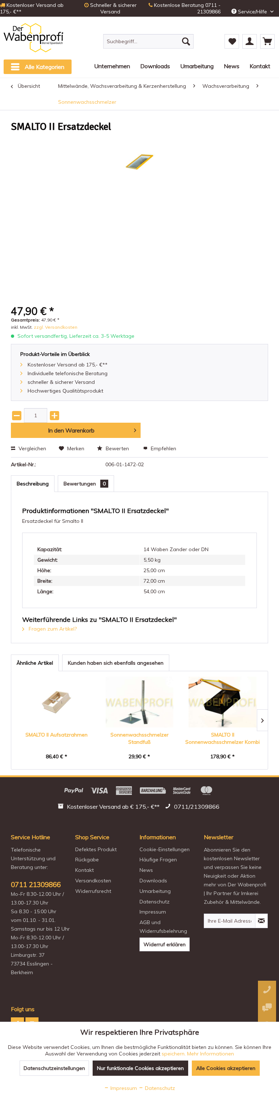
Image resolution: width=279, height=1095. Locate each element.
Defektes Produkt (96, 849)
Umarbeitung (155, 891)
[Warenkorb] (267, 41)
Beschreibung (33, 483)
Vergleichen (31, 448)
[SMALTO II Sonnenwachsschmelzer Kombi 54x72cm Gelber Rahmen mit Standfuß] (222, 702)
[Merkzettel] (232, 41)
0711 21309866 (36, 884)
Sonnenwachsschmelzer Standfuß (139, 738)
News (146, 870)
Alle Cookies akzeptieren (225, 1068)
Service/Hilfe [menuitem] (252, 11)
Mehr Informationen (210, 1053)
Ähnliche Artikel (35, 663)
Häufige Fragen (158, 859)
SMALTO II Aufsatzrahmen (56, 734)
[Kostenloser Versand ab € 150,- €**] (109, 807)
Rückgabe (87, 859)
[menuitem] (148, 41)
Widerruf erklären (164, 944)
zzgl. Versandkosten (55, 327)
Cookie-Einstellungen (165, 849)
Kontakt (84, 870)
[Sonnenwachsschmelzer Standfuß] (139, 702)
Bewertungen (85, 483)
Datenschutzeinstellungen (54, 1068)
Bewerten (117, 448)
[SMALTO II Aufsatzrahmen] (56, 702)
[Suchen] (186, 41)
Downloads (153, 880)
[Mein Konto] (249, 41)
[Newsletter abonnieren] (261, 921)
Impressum (153, 912)
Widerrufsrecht (93, 891)
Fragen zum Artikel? (52, 629)
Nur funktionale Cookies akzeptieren (140, 1068)
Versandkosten (93, 880)
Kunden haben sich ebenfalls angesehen (115, 663)
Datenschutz (155, 901)
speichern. (174, 1053)
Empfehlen (162, 448)
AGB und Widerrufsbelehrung (163, 926)
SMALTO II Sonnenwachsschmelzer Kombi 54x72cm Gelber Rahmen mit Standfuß (222, 738)
